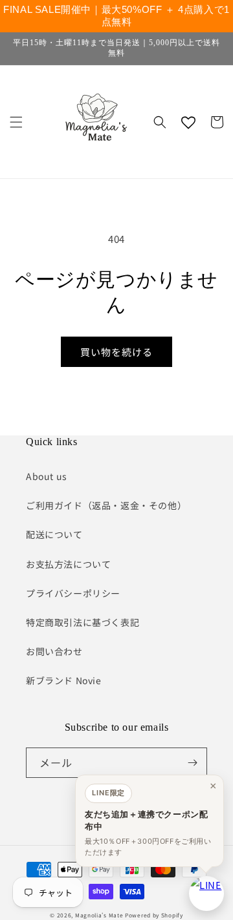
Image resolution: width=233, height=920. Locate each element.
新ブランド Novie (64, 680)
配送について (54, 534)
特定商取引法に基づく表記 (82, 622)
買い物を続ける (116, 352)
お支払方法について (68, 564)
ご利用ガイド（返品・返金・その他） (106, 505)
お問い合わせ (54, 651)
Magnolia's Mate (99, 915)
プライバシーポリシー (73, 593)
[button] (16, 122)
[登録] (192, 763)
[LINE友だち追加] (206, 893)
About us (46, 476)
